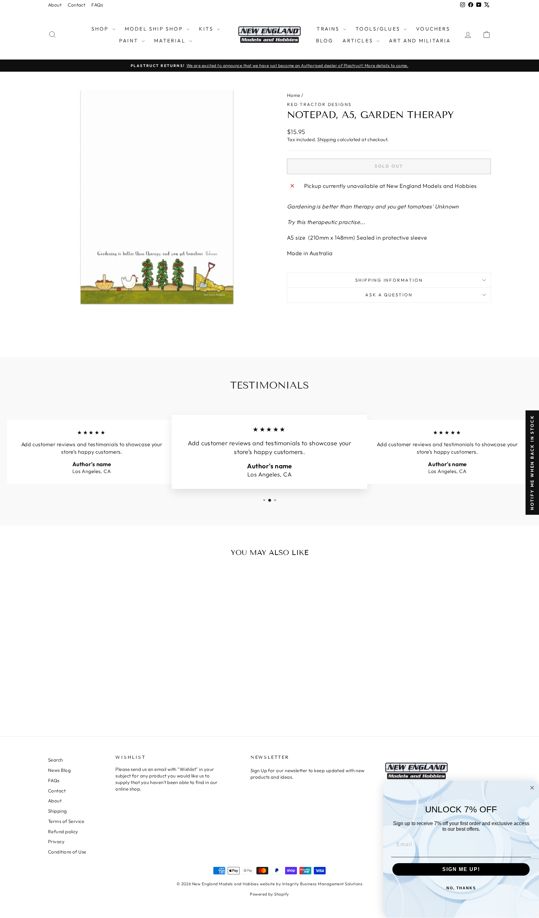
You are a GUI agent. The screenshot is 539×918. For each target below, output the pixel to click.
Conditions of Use (67, 852)
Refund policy (63, 831)
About (54, 5)
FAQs (97, 5)
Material (170, 40)
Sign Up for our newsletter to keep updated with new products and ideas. (307, 773)
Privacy (56, 841)
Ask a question (388, 295)
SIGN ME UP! (461, 869)
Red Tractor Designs (319, 104)
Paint (129, 40)
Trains (329, 29)
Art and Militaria (420, 40)
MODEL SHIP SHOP (155, 29)
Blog (324, 40)
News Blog (59, 770)
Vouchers (433, 29)
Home (293, 95)
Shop (101, 29)
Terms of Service (66, 821)
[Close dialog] (532, 787)
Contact (76, 5)
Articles (358, 40)
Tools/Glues (379, 29)
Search (55, 760)
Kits (207, 29)
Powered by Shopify (269, 894)
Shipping (326, 139)
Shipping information (389, 280)
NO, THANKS (461, 888)
